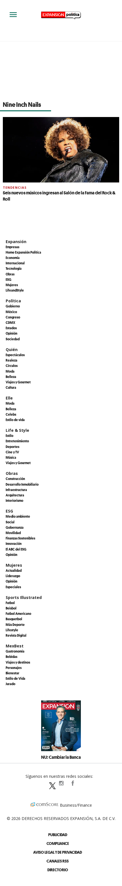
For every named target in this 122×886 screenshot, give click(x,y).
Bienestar (12, 672)
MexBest (15, 646)
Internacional (15, 262)
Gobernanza (15, 527)
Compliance (58, 843)
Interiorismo (14, 500)
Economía (13, 257)
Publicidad (57, 834)
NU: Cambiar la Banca (61, 757)
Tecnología (14, 268)
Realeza (11, 360)
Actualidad (14, 570)
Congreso (13, 317)
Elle (9, 398)
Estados (11, 327)
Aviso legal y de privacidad (57, 852)
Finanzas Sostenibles (20, 538)
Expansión (16, 241)
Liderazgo (13, 575)
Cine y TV (12, 451)
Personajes (14, 667)
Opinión (11, 333)
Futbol (10, 602)
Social (10, 521)
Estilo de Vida (15, 678)
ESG (8, 279)
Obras (10, 274)
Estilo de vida (15, 419)
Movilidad (13, 532)
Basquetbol (14, 618)
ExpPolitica (49, 783)
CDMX (10, 322)
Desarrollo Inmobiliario (22, 484)
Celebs (11, 414)
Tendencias (15, 187)
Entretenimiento (17, 440)
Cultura (11, 387)
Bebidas (11, 656)
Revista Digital (16, 635)
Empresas (12, 246)
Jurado (10, 683)
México (11, 311)
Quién (12, 349)
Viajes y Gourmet (18, 381)
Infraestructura (16, 489)
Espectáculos (15, 354)
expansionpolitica (61, 783)
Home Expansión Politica (23, 252)
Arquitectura (15, 495)
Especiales (13, 586)
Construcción (15, 478)
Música (11, 457)
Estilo (9, 435)
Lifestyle (12, 629)
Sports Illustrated (24, 597)
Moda (10, 371)
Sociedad (13, 338)
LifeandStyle (15, 290)
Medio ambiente (18, 516)
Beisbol (11, 608)
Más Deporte (15, 624)
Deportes (12, 446)
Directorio (57, 869)
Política (13, 300)
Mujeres (12, 284)
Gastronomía (15, 651)
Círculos (12, 365)
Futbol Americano (18, 613)
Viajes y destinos (18, 662)
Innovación (14, 543)
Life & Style (17, 430)
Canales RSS (58, 861)
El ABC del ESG (16, 549)
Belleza (11, 376)
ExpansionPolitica (72, 783)
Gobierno (13, 306)
